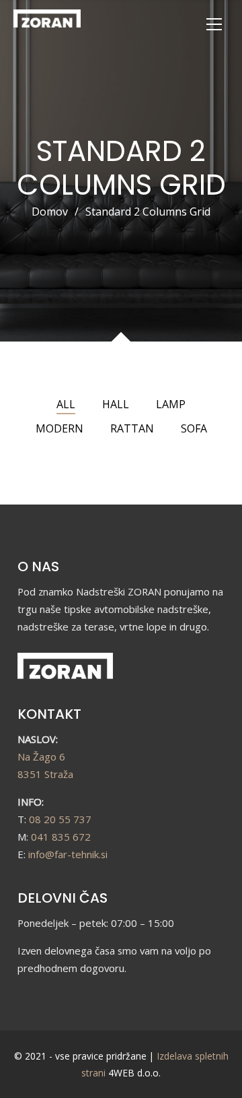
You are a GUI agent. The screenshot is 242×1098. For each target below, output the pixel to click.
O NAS (38, 566)
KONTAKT (49, 714)
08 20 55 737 (60, 819)
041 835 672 (61, 836)
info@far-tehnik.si (68, 854)
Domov (50, 211)
